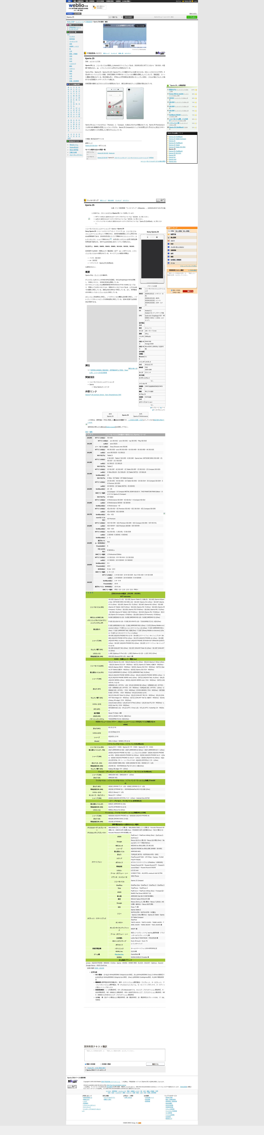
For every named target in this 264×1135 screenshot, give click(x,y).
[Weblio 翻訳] (94, 7)
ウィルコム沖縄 (142, 780)
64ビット (148, 72)
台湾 (128, 239)
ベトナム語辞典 (170, 1114)
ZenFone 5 (159, 835)
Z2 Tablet (116, 478)
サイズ (96, 130)
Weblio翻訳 (169, 1103)
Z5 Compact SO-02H (154, 481)
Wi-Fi (97, 974)
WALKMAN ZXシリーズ (116, 827)
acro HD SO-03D (121, 449)
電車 (70, 44)
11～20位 (179, 231)
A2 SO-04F (119, 469)
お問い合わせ (128, 1097)
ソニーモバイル (101, 65)
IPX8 (123, 77)
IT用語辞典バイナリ (94, 53)
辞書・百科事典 (74, 81)
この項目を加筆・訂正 (135, 420)
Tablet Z (110, 466)
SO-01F (136, 602)
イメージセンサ (96, 284)
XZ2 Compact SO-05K (140, 523)
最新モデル (128, 72)
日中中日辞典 (100, 1)
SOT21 (136, 664)
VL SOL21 (121, 452)
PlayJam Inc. (119, 954)
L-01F (146, 653)
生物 (70, 71)
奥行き (123, 83)
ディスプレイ (89, 280)
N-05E (127, 617)
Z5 (111, 489)
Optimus (116, 653)
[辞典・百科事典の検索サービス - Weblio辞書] (78, 7)
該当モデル (172, 89)
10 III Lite (117, 586)
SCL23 (133, 695)
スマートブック (101, 918)
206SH (117, 755)
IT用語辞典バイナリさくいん (112, 1081)
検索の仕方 (86, 1099)
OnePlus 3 (160, 885)
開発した (111, 65)
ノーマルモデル (100, 125)
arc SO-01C (114, 441)
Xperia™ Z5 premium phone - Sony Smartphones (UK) (103, 395)
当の (127, 77)
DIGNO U (145, 763)
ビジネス (72, 36)
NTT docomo (125, 596)
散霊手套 (173, 234)
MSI (119, 907)
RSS (139, 1123)
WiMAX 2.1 (113, 992)
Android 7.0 (148, 313)
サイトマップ (87, 1107)
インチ (100, 280)
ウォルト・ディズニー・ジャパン (110, 772)
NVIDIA (119, 957)
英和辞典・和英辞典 (171, 1101)
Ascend (117, 656)
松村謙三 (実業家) (176, 260)
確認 (172, 256)
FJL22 (110, 672)
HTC (95, 709)
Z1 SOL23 (118, 463)
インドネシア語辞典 (171, 1111)
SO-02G (154, 607)
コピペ (173, 240)
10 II (113, 569)
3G (105, 997)
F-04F (113, 633)
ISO (108, 290)
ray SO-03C (133, 441)
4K (92, 127)
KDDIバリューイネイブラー (106, 722)
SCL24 (158, 695)
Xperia (115, 72)
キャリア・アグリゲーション (145, 990)
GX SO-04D (132, 449)
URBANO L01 (112, 685)
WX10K (110, 818)
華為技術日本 (95, 656)
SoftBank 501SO (175, 115)
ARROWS (116, 625)
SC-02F (155, 648)
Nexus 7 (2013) (155, 902)
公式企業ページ (149, 1097)
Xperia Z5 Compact (125, 127)
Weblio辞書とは (87, 1097)
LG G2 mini (134, 870)
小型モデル (109, 130)
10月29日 (152, 302)
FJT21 (130, 672)
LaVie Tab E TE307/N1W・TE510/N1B (143, 938)
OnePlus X (152, 885)
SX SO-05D (141, 449)
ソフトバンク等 (174, 123)
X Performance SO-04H (115, 500)
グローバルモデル (106, 213)
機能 (134, 74)
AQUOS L (111, 736)
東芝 (119, 899)
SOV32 (130, 219)
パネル (150, 77)
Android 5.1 (148, 310)
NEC (99, 617)
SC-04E (111, 648)
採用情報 (147, 1101)
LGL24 (144, 703)
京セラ (95, 689)
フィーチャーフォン (102, 985)
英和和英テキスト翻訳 (95, 1046)
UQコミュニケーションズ (127, 722)
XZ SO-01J (127, 500)
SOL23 (127, 662)
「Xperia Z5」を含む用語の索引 (96, 1068)
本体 (86, 83)
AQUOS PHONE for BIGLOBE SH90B (143, 848)
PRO (116, 589)
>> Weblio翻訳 (192, 270)
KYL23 (134, 692)
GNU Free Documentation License (116, 1085)
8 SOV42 (125, 534)
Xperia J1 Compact (137, 880)
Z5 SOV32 (131, 486)
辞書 (69, 1)
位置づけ (136, 72)
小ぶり (87, 130)
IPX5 (115, 77)
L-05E (130, 653)
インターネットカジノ (177, 247)
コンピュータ (80, 22)
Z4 (108, 489)
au (98, 68)
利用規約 (85, 1103)
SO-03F (120, 604)
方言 (70, 78)
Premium (111, 125)
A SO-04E (130, 458)
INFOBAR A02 (113, 708)
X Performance (112, 506)
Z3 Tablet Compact (126, 478)
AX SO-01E (150, 449)
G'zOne (113, 963)
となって (116, 130)
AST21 (110, 716)
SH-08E (161, 638)
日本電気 (119, 938)
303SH (113, 758)
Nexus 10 (134, 902)
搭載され (94, 77)
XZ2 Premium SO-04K (124, 523)
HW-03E (111, 656)
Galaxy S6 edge (113, 769)
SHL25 (162, 677)
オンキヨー (119, 922)
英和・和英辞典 (90, 1)
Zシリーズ (98, 275)
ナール (173, 263)
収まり (158, 127)
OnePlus (119, 885)
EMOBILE (137, 801)
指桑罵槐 (173, 250)
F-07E (149, 625)
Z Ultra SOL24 (112, 472)
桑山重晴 (173, 237)
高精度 (93, 79)
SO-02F (156, 602)
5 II (120, 589)
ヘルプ (195, 1)
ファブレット (145, 982)
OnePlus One (135, 885)
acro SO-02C (123, 441)
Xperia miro (172, 161)
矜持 (172, 244)
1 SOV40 (110, 534)
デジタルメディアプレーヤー (96, 832)
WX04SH (111, 815)
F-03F (140, 630)
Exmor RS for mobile (176, 94)
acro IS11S (113, 443)
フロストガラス (103, 83)
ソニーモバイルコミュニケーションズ (137, 157)
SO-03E (127, 599)
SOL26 (110, 667)
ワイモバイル (101, 780)
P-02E (110, 621)
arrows (88, 963)
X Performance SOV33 (114, 503)
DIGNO (132, 763)
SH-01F (128, 640)
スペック (136, 127)
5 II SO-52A (130, 557)
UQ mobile (101, 549)
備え (111, 79)
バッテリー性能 (100, 74)
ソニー (119, 913)
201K (110, 763)
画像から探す (107, 1099)
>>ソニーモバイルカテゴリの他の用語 (153, 161)
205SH (150, 752)
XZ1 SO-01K (135, 508)
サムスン (140, 902)
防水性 (131, 77)
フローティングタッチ (120, 157)
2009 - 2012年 (99, 968)
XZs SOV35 (111, 511)
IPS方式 (147, 364)
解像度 (96, 127)
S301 (156, 854)
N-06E (145, 617)
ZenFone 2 (134, 838)
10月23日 (152, 300)
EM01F (110, 804)
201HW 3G (112, 766)
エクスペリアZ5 (95, 61)
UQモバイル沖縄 (143, 722)
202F (127, 750)
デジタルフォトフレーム (128, 985)
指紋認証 (156, 74)
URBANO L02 (152, 685)
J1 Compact (111, 491)
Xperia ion (112, 153)
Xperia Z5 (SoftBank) (146, 221)
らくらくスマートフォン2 (133, 628)
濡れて (156, 77)
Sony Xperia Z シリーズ (101, 387)
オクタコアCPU (157, 72)
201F (110, 750)
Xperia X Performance (140, 416)
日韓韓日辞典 (110, 1)
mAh (149, 336)
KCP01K (146, 854)
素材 (94, 83)
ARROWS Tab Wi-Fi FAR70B (140, 896)
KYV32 (138, 690)
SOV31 (134, 667)
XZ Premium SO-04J (123, 508)
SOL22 (110, 662)
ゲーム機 (97, 954)
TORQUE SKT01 (136, 854)
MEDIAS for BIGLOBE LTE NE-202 (142, 845)
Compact (121, 125)
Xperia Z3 (98, 72)
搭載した (141, 74)
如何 (172, 253)
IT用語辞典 (88, 22)
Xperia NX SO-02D (103, 153)
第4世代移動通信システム (122, 234)
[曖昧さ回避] (89, 219)
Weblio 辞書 (187, 1)
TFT (151, 364)
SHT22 (140, 677)
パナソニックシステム (97, 719)
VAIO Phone (135, 876)
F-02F (116, 630)
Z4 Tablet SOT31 (121, 486)
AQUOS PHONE (119, 635)
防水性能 (105, 77)
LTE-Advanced (126, 990)
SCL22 (110, 695)
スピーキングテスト (76, 155)
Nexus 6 (111, 795)
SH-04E (111, 635)
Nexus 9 (145, 904)
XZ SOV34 (126, 503)
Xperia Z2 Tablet (153, 915)
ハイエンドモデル (111, 127)
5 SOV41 (117, 534)
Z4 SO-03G (111, 481)
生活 (70, 61)
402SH (110, 798)
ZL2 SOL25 (122, 472)
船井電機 (97, 713)
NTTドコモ (147, 65)
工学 (70, 51)
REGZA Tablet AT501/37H (139, 899)
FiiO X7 (155, 830)
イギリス (123, 239)
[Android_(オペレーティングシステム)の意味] (110, 594)
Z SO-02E (110, 458)
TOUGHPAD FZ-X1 (146, 621)
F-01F (150, 628)
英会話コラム (74, 145)
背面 (89, 83)
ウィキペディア (93, 200)
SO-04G (147, 609)
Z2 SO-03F (111, 469)
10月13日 (152, 298)
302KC (110, 786)
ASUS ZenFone (102, 965)
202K (128, 763)
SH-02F (117, 643)
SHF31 (159, 680)
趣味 (70, 66)
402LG (110, 792)
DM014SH (111, 775)
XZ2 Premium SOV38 (123, 526)
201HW (110, 821)
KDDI (95, 251)
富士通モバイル (95, 672)
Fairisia (155, 857)
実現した (103, 127)
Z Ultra (109, 478)
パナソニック (119, 948)
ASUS (95, 716)
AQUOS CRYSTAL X (142, 760)
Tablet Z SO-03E (120, 458)
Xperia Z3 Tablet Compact (177, 139)
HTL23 (142, 708)
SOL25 (111, 664)
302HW (110, 789)
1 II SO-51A (111, 557)
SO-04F (141, 604)
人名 (70, 76)
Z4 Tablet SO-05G (131, 481)
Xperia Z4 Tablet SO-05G (177, 147)
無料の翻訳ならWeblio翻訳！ (101, 7)
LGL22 (110, 703)
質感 (138, 83)
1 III (123, 589)
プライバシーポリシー (89, 1105)
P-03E (126, 621)
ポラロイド (119, 862)
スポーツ (72, 68)
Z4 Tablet (110, 497)
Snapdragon (155, 315)
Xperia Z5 (142, 747)
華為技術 (119, 866)
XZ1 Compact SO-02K (148, 508)
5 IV (131, 589)
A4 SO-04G (120, 481)
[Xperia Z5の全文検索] (77, 14)
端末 (92, 130)
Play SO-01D (142, 441)
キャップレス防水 (140, 77)
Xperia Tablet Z (136, 909)
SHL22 (110, 675)
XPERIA (151, 157)
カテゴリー (128, 53)
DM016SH (123, 775)
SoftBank (139, 744)
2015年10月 (138, 65)
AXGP (97, 992)
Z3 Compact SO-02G (153, 469)
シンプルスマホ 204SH (139, 752)
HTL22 (124, 708)
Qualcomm (148, 315)
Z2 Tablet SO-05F (130, 469)
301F (146, 750)
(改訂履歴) (109, 1087)
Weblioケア (169, 1118)
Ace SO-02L (111, 531)
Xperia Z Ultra (136, 915)
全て (68, 34)
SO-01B (109, 438)
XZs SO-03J (111, 508)
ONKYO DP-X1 (120, 830)
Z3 (108, 475)
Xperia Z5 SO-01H (91, 145)
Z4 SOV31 (110, 486)
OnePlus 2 (144, 885)
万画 (111, 74)
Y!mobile (99, 546)
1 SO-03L (120, 531)
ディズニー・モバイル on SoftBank (137, 772)
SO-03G (125, 609)
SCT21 (132, 698)
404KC (129, 786)
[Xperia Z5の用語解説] (70, 14)
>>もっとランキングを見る (188, 266)
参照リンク (89, 143)
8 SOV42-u (110, 550)
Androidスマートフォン (121, 65)
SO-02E (111, 599)
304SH (143, 758)
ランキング (114, 53)
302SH (142, 755)
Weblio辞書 (183, 1087)
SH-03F (142, 643)
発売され (91, 68)
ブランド (120, 72)
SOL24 (146, 662)
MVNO (100, 543)
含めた (129, 125)
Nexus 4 (133, 840)
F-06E (128, 625)
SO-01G (133, 607)
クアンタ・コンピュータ (119, 877)
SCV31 (162, 698)
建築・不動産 (73, 54)
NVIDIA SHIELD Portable (139, 957)
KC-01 (110, 727)
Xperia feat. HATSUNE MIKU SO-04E (147, 458)
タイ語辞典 (169, 1112)
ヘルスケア (72, 63)
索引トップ (106, 53)
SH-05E (136, 635)
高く (111, 77)
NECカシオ (94, 617)
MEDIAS (116, 617)
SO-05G (112, 612)
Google (119, 841)
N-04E (110, 617)
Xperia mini (172, 159)
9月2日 (107, 236)
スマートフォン (97, 862)
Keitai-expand (110, 427)
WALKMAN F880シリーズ (137, 827)
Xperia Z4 (106, 72)
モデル (116, 68)
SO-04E (151, 599)
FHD (103, 280)
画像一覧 (120, 53)
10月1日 (151, 293)
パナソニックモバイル (94, 620)
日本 (86, 251)
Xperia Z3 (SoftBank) (176, 137)
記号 (69, 138)
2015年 (147, 293)
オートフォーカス (127, 74)
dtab (128, 656)
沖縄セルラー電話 (104, 251)
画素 (150, 386)
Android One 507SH (143, 798)
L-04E (110, 653)
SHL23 (138, 675)
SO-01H (158, 65)
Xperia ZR (172, 155)
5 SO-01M (127, 531)
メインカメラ (148, 74)
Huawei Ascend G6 (137, 865)
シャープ (95, 640)
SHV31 (128, 680)
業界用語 (72, 39)
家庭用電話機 (97, 948)
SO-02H (171, 106)
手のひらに (152, 127)
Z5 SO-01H (142, 481)
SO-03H (136, 614)
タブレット (91, 918)
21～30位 (186, 231)
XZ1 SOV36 (120, 511)
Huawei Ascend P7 (151, 865)
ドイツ (113, 236)
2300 (108, 74)
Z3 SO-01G (141, 469)
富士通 (95, 629)
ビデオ (132, 287)
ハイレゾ (91, 297)
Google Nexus (90, 965)
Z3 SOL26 (142, 472)
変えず (145, 127)
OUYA (133, 951)
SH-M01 (159, 848)
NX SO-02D (111, 449)
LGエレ (95, 653)
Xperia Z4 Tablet (174, 145)
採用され (113, 83)
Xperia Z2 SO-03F (103, 157)
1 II (113, 572)
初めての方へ (193, 13)
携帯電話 (99, 420)
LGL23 (125, 703)
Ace (108, 542)
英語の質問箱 (74, 150)
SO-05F (160, 604)
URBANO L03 (117, 687)
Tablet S (110, 455)
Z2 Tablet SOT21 (132, 472)
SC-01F (131, 648)
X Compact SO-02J (139, 500)
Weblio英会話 (74, 147)
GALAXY (117, 648)
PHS (105, 420)
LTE (109, 990)
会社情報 (147, 1099)
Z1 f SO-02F (118, 460)
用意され (140, 125)
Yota (119, 888)
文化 (70, 59)
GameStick (134, 954)
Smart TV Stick (113, 713)
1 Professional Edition (114, 554)
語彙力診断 (73, 152)
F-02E (110, 625)
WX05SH (133, 815)
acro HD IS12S (112, 452)
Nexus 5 (150, 840)
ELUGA (115, 621)
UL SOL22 (110, 463)
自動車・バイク (74, 46)
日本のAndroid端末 (118, 593)
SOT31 (158, 667)
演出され (144, 83)
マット (134, 83)
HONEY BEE (117, 763)
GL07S (110, 807)
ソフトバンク (104, 68)
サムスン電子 (95, 649)
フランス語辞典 (170, 1109)
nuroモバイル (100, 517)
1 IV (127, 589)
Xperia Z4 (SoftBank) (176, 143)
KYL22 (131, 685)
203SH (110, 752)
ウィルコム (109, 812)
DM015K (111, 777)
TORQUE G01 (144, 687)
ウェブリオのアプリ (109, 1097)
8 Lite (109, 569)
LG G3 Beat (112, 732)
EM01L (110, 810)
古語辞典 (118, 1)
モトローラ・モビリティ (97, 795)
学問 (70, 56)
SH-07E (136, 638)
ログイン (178, 1)
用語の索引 (111, 200)
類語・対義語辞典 (79, 1)
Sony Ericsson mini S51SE (118, 446)
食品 (70, 73)
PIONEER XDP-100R (139, 830)
